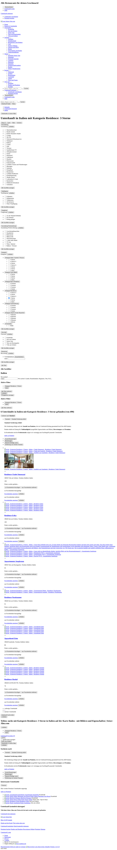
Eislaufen (10, 64)
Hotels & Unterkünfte (10, 26)
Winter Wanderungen (14, 68)
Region (6, 70)
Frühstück (9, 196)
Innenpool (9, 155)
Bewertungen (8, 440)
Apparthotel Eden (11, 638)
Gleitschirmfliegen (13, 52)
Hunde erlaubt (11, 132)
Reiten (10, 49)
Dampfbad (10, 170)
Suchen (26, 88)
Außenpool (9, 157)
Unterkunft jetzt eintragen (8, 814)
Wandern (10, 39)
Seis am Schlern (12, 31)
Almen (10, 78)
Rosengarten (11, 75)
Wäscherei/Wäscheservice (14, 139)
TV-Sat (9, 242)
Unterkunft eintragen (7, 13)
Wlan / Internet (11, 244)
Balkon (9, 142)
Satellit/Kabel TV (12, 150)
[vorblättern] (5, 471)
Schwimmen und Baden (15, 50)
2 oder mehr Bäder (12, 240)
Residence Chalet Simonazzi (14, 474)
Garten (9, 144)
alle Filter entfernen (6, 391)
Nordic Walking (12, 45)
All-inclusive (10, 202)
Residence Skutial (11, 679)
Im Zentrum (10, 217)
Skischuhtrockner (12, 130)
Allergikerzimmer (11, 152)
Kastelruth (11, 29)
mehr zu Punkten (9, 435)
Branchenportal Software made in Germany (23, 847)
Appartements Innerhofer (31, 794)
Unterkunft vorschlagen (11, 16)
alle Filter (3, 365)
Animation (9, 184)
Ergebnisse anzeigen (7, 395)
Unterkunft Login (9, 9)
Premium (10, 83)
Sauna (8, 153)
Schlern (10, 73)
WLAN (9, 137)
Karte (9, 122)
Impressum (7, 837)
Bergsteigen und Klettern (15, 42)
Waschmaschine (11, 238)
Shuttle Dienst (11, 177)
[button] (10, 708)
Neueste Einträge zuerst (11, 442)
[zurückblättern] (5, 448)
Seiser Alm (11, 32)
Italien (6, 388)
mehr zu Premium (6, 791)
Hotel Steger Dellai (26, 799)
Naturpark (11, 72)
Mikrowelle (10, 236)
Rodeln (10, 67)
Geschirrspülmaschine (13, 231)
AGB (5, 820)
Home (6, 24)
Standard (7, 419)
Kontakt (10, 86)
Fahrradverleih (11, 163)
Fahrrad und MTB (13, 47)
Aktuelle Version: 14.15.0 (52, 847)
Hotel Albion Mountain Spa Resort (40, 796)
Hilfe (5, 10)
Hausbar (9, 159)
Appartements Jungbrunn (14, 561)
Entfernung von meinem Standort (14, 444)
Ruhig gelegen (11, 219)
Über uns (7, 82)
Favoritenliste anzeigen (11, 494)
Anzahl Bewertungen (10, 439)
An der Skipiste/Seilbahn (13, 215)
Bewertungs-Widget (29, 829)
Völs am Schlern (13, 36)
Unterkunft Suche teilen (7, 715)
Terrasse (9, 148)
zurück (3, 737)
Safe (8, 146)
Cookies (6, 840)
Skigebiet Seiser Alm (14, 55)
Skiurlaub (11, 57)
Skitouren (11, 62)
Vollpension (10, 200)
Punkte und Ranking (14, 85)
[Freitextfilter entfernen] (18, 102)
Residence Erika (10, 515)
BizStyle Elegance (26, 798)
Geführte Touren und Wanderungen (17, 164)
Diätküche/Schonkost (13, 183)
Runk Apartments (25, 803)
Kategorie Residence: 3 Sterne (13, 386)
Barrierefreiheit (9, 7)
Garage (9, 135)
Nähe (13, 122)
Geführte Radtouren (12, 173)
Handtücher (10, 233)
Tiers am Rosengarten (14, 34)
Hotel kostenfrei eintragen (21, 826)
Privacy (6, 839)
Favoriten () (8, 736)
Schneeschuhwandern (14, 65)
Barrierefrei (10, 181)
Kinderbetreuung (11, 175)
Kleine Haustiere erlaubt (14, 133)
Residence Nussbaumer (13, 597)
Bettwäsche (10, 235)
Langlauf (10, 60)
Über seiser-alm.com (19, 823)
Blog (2, 820)
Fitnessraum (10, 161)
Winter (6, 54)
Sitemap (43, 829)
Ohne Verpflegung (12, 204)
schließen (21, 494)
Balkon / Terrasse (12, 246)
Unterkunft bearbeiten (7, 826)
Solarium (9, 168)
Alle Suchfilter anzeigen (7, 188)
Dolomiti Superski (13, 59)
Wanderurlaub (12, 41)
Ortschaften (7, 27)
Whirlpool (9, 141)
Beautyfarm (10, 172)
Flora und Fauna (13, 80)
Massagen (9, 166)
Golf (9, 44)
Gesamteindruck (19, 356)
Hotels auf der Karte (6, 823)
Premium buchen (9, 18)
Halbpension (10, 198)
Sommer (6, 37)
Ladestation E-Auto (12, 179)
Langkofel (11, 77)
